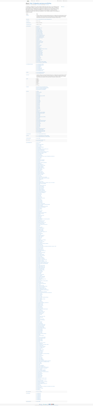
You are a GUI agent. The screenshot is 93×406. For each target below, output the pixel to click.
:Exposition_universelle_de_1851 (41, 222)
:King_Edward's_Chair (39, 282)
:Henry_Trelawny (39, 256)
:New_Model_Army (39, 307)
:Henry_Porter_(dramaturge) (40, 255)
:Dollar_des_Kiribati (39, 205)
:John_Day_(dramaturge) (40, 274)
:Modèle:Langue (39, 67)
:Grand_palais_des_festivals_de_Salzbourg (42, 243)
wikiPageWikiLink (29, 142)
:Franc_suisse (38, 40)
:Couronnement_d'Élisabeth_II (40, 192)
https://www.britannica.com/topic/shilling (41, 89)
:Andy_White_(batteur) (39, 153)
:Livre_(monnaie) (39, 293)
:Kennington (38, 281)
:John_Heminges (39, 275)
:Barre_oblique (39, 29)
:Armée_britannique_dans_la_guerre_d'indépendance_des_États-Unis (45, 156)
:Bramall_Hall (38, 170)
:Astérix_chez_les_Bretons (40, 160)
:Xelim (38, 118)
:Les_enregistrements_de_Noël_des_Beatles (42, 289)
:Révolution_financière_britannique (41, 333)
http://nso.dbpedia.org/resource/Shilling (40, 116)
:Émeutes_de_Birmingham (40, 382)
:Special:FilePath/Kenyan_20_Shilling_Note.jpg (43, 136)
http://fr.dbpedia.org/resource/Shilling (40, 3)
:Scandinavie (38, 49)
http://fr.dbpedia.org (39, 4)
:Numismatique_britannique (40, 35)
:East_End (38, 214)
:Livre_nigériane (39, 299)
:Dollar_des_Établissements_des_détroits (42, 206)
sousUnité (28, 391)
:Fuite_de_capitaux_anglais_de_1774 (41, 231)
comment (27, 74)
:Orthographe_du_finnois (40, 312)
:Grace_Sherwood (39, 242)
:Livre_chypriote (39, 295)
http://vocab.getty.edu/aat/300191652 (40, 130)
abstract (27, 15)
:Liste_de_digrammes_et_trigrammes (41, 291)
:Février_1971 (38, 232)
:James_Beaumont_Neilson (40, 269)
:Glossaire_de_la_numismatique (41, 239)
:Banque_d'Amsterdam (39, 166)
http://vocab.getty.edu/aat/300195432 (40, 131)
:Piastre (38, 320)
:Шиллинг (38, 110)
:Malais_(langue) (39, 59)
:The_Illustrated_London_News (40, 346)
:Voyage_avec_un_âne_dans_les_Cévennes (42, 371)
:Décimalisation (39, 211)
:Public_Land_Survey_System (40, 325)
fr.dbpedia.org (47, 4)
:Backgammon (39, 163)
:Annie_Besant (39, 154)
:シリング (38, 109)
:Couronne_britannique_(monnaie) (41, 191)
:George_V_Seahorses (39, 236)
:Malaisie (38, 60)
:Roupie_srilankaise (39, 330)
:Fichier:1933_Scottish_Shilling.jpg (41, 61)
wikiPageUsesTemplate (29, 64)
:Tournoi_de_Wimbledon (40, 365)
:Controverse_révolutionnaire (40, 190)
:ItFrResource (38, 397)
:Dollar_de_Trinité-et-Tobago (40, 203)
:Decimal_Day (38, 196)
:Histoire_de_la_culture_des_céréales (41, 259)
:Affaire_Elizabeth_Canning (40, 149)
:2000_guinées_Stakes (39, 144)
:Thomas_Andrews (39, 352)
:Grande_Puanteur (39, 244)
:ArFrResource (38, 394)
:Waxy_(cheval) (39, 372)
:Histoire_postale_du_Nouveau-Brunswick (42, 263)
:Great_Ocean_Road (39, 245)
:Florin (38, 39)
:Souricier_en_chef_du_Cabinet (40, 337)
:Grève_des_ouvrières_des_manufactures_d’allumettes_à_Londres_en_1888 (46, 246)
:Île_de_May (38, 385)
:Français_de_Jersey (39, 41)
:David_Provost (39, 194)
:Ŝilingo (38, 102)
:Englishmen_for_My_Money (40, 220)
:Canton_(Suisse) (39, 32)
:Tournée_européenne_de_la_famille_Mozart (42, 367)
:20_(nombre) (38, 145)
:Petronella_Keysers (39, 317)
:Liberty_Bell (38, 290)
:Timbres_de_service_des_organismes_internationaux (43, 360)
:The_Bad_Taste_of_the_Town (40, 342)
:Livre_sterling (38, 45)
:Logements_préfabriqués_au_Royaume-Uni (42, 302)
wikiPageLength (28, 22)
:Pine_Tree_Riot (39, 322)
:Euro (37, 38)
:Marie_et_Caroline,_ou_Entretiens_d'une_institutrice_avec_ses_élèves (45, 386)
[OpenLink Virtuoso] (40, 404)
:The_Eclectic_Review (39, 345)
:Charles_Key (38, 179)
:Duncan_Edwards (39, 210)
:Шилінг (38, 126)
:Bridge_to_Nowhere (39, 171)
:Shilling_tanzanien (39, 54)
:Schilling (38, 101)
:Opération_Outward (39, 310)
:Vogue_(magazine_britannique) (41, 370)
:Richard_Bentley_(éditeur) (40, 327)
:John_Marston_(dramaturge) (40, 276)
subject (27, 72)
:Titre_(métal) (38, 362)
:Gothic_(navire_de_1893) (40, 241)
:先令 (38, 127)
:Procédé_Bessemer (39, 323)
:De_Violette (38, 195)
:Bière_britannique (39, 31)
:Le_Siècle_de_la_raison (40, 285)
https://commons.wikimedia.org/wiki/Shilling (41, 88)
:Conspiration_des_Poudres (40, 189)
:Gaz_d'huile (38, 234)
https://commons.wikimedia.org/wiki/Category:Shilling (42, 87)
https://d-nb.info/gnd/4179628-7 (40, 129)
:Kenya (38, 43)
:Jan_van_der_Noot (39, 271)
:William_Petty (38, 377)
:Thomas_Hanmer (39, 357)
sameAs (27, 91)
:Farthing (38, 225)
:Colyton (38, 184)
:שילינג (38, 105)
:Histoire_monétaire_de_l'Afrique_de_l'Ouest (42, 262)
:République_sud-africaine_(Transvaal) (41, 48)
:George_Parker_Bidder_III (40, 235)
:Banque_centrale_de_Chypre (40, 165)
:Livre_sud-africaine (39, 301)
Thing (30, 4)
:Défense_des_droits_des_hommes (41, 212)
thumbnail (27, 19)
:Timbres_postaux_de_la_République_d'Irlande (42, 361)
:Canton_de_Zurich (39, 34)
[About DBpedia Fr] (28, 1)
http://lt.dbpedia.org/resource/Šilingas (40, 112)
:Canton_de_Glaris (39, 33)
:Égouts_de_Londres (39, 380)
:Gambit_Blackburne (39, 233)
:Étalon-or (38, 384)
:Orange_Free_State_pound (40, 311)
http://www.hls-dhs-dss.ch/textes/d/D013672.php (42, 86)
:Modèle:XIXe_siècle (39, 70)
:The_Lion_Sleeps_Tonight (40, 347)
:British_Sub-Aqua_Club (40, 172)
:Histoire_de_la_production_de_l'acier (41, 261)
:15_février (38, 142)
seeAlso (27, 86)
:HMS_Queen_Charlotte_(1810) (41, 250)
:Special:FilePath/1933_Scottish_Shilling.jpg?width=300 (44, 19)
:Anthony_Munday (39, 155)
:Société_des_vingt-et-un (40, 335)
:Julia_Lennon (38, 279)
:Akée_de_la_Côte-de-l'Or (40, 150)
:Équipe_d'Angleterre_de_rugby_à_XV (41, 383)
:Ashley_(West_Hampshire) (40, 159)
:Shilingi (38, 125)
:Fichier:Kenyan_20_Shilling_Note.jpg (41, 62)
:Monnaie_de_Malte (39, 304)
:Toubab (38, 364)
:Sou (37, 336)
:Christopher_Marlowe (39, 181)
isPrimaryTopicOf (28, 138)
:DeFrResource (38, 393)
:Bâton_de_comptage (39, 174)
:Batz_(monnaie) (39, 30)
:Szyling (38, 117)
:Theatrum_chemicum (39, 351)
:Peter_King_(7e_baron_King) (40, 316)
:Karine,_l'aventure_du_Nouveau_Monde (42, 280)
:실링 (38, 111)
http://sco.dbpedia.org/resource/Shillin (40, 121)
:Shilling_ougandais (39, 52)
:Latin (37, 44)
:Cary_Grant (38, 175)
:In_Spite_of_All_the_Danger (40, 265)
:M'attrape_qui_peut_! (39, 303)
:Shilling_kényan (39, 51)
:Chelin (38, 180)
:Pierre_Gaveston (39, 321)
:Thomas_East (39, 354)
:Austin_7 (38, 161)
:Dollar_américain (39, 200)
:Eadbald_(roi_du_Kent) (40, 213)
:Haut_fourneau (39, 253)
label (27, 78)
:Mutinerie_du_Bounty (39, 305)
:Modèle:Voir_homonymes (40, 69)
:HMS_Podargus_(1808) (40, 249)
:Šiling (38, 106)
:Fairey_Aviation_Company (40, 223)
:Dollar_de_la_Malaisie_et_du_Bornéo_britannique (43, 204)
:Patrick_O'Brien (39, 314)
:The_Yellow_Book (39, 350)
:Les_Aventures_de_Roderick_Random (41, 286)
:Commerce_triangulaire (40, 186)
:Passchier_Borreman (39, 313)
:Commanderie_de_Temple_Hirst (41, 185)
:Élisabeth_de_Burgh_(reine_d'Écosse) (41, 381)
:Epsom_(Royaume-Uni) (40, 221)
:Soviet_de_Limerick (39, 140)
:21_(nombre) (38, 146)
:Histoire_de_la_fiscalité (40, 260)
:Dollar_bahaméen (39, 201)
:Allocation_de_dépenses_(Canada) (41, 152)
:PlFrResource (38, 398)
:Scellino (38, 108)
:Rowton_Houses (39, 331)
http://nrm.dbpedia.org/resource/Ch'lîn (40, 128)
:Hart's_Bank (38, 251)
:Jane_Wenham (39, 272)
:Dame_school (39, 193)
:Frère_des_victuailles (39, 230)
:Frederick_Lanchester (39, 229)
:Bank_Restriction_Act (39, 164)
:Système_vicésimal (39, 340)
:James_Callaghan (39, 270)
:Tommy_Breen (39, 363)
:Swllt (38, 99)
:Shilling (37, 91)
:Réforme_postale (39, 332)
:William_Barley (39, 374)
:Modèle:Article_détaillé (40, 64)
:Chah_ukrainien (39, 176)
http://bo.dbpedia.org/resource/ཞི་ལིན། (40, 95)
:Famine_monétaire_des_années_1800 (41, 224)
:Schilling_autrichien (39, 50)
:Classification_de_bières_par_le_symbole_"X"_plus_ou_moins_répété (45, 182)
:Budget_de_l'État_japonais (40, 173)
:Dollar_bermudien (39, 202)
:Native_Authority (39, 306)
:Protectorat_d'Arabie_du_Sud (40, 324)
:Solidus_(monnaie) (39, 55)
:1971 (38, 143)
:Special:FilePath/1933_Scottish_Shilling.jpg (42, 135)
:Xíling (38, 97)
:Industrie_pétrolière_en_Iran (40, 266)
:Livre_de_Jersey (39, 296)
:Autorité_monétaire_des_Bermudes (41, 162)
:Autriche (38, 28)
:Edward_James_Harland (40, 215)
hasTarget (28, 393)
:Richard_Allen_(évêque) (40, 326)
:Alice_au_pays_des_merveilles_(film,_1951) (42, 151)
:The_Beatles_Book (39, 343)
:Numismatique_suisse (40, 73)
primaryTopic (28, 401)
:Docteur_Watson (39, 199)
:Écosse (38, 58)
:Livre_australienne (39, 294)
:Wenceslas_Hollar (39, 373)
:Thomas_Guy (38, 356)
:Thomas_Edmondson (39, 355)
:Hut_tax (38, 264)
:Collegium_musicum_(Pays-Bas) (41, 183)
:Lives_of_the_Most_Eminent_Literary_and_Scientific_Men (44, 292)
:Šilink (38, 98)
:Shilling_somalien (39, 53)
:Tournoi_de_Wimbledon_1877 (40, 366)
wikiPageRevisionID (28, 24)
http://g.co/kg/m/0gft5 (38, 132)
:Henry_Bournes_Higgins (40, 254)
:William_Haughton (39, 375)
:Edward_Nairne (39, 216)
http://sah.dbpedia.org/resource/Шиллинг (41, 120)
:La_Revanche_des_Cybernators (41, 283)
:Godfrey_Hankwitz (39, 240)
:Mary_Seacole (39, 387)
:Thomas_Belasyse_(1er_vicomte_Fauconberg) (42, 353)
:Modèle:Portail (39, 68)
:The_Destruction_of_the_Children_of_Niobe (42, 344)
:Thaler (38, 341)
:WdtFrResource (38, 399)
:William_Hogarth (39, 376)
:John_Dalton (38, 273)
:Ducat (38, 209)
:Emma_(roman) (39, 219)
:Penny (38, 315)
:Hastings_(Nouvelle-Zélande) (40, 252)
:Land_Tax (38, 284)
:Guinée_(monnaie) (39, 42)
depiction (27, 135)
